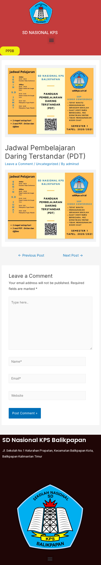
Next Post (73, 255)
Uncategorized (47, 164)
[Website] (47, 396)
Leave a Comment (19, 164)
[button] (51, 40)
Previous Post (31, 255)
